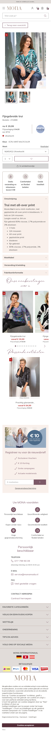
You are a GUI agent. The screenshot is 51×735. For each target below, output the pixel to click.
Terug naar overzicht (16, 25)
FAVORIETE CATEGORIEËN (15, 607)
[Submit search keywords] (45, 16)
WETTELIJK (7, 622)
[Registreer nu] (40, 482)
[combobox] (25, 16)
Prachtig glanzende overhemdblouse (25, 402)
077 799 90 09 (22, 560)
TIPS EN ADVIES (10, 637)
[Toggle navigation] (3, 8)
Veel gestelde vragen (25, 583)
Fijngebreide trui (17, 336)
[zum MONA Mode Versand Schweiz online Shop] (25, 657)
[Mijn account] (32, 8)
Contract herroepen (21, 598)
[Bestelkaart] (42, 8)
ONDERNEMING (10, 629)
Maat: (4, 146)
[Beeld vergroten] (41, 83)
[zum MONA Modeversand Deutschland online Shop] (19, 657)
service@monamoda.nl (26, 574)
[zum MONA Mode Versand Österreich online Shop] (32, 657)
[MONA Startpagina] (14, 8)
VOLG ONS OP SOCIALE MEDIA (17, 644)
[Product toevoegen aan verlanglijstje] (31, 158)
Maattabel (44, 146)
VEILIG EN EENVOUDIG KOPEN (17, 614)
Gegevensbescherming (25, 488)
